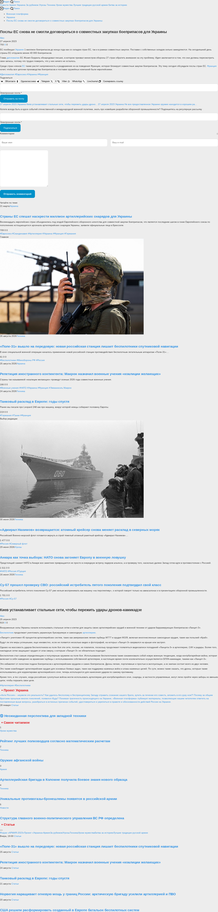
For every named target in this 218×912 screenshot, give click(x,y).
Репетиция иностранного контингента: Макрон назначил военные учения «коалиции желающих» (80, 374)
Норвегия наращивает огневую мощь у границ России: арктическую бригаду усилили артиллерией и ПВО (88, 894)
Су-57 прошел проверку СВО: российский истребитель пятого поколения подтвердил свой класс (80, 585)
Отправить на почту (14, 98)
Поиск (16, 1)
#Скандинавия (19, 233)
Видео (6, 1)
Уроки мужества (64, 5)
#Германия (70, 233)
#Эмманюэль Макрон (60, 388)
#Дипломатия (7, 74)
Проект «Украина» (33, 832)
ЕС (24, 66)
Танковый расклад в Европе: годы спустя (34, 401)
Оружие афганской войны (21, 760)
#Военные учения (9, 388)
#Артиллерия (35, 233)
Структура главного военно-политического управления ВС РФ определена (62, 818)
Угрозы (42, 5)
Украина (21, 5)
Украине (19, 49)
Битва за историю (104, 832)
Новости (4, 5)
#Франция (43, 74)
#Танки (16, 415)
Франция (212, 66)
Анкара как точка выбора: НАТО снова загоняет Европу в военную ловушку (63, 557)
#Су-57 (13, 598)
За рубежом (32, 5)
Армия (12, 5)
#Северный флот (18, 543)
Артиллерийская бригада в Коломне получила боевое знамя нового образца (63, 779)
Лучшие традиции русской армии (90, 5)
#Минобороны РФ (26, 360)
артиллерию (89, 632)
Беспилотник (7, 632)
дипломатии (13, 57)
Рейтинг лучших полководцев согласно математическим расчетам (55, 741)
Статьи (15, 705)
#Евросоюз (20, 74)
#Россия (40, 360)
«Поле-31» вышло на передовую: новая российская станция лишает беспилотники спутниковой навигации (89, 346)
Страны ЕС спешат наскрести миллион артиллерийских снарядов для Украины (66, 216)
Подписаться (10, 128)
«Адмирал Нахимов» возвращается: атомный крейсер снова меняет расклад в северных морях (80, 530)
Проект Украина (16, 690)
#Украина (32, 74)
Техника (51, 5)
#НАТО (22, 388)
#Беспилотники (8, 360)
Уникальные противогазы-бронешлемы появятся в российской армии (58, 799)
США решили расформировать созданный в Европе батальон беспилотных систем (69, 910)
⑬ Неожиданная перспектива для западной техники (43, 716)
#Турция (21, 571)
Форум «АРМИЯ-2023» (12, 832)
